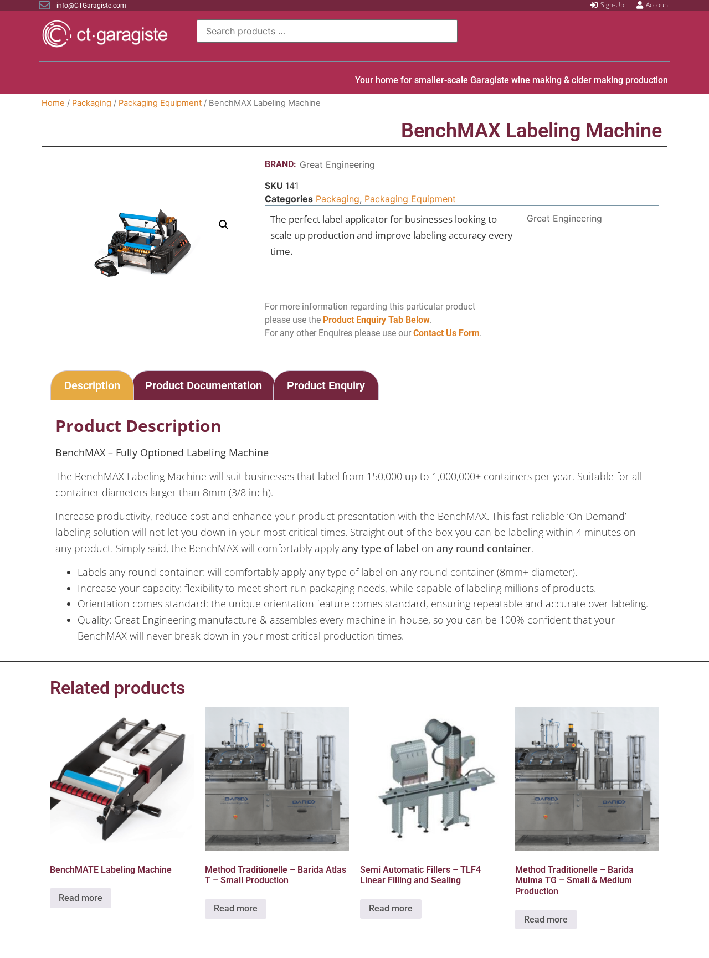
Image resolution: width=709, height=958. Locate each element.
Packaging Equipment (160, 103)
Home (53, 103)
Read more (80, 898)
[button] (224, 225)
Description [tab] (92, 385)
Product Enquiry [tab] (326, 385)
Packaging (91, 103)
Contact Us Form (446, 333)
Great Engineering (337, 164)
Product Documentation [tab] (203, 385)
